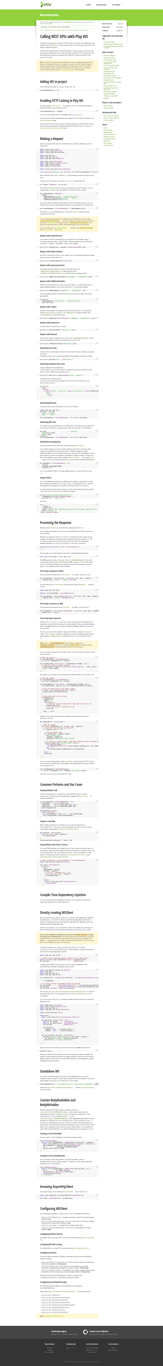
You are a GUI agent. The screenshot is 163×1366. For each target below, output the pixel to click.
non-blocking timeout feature (77, 855)
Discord (64, 1334)
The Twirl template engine (111, 65)
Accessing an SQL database (112, 78)
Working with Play (109, 136)
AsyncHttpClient (68, 1192)
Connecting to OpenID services (113, 44)
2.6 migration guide (66, 70)
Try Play (88, 5)
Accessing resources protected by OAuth (113, 47)
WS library (55, 45)
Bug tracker (92, 1350)
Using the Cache (109, 80)
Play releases (108, 143)
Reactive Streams (74, 457)
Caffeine (79, 115)
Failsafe (59, 230)
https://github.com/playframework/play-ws (60, 1087)
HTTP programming (110, 60)
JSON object (66, 575)
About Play (107, 141)
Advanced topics (109, 108)
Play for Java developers (111, 116)
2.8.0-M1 (67, 22)
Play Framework (47, 4)
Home (105, 128)
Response (75, 212)
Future (82, 528)
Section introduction (110, 55)
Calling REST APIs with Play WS (112, 82)
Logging (106, 98)
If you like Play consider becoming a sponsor (103, 1334)
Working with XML (109, 73)
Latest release (108, 130)
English (119, 30)
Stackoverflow (72, 1334)
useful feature (59, 584)
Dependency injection (110, 91)
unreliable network (61, 228)
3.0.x (119, 24)
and (66, 127)
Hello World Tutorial (109, 134)
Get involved (92, 1352)
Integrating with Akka (110, 86)
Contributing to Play (110, 139)
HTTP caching (56, 106)
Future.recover (83, 796)
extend (126, 21)
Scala (117, 27)
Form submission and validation (110, 68)
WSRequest (52, 188)
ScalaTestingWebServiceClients (80, 994)
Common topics (108, 120)
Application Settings (110, 94)
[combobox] (67, 27)
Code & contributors (92, 1348)
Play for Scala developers (111, 118)
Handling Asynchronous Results (68, 829)
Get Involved (116, 5)
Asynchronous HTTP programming (110, 62)
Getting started (108, 132)
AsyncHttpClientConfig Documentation (63, 1291)
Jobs (71, 1348)
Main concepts (108, 106)
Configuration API (109, 58)
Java (121, 27)
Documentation (101, 5)
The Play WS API (109, 42)
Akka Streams (80, 445)
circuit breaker (48, 230)
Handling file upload (110, 76)
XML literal (66, 607)
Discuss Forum (56, 1334)
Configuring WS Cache (82, 1248)
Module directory (109, 145)
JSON (72, 406)
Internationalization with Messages (111, 88)
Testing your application (111, 96)
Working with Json (109, 71)
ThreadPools (52, 223)
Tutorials (49, 1350)
